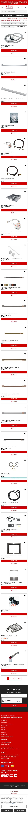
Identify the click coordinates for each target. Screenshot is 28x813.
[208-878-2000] (22, 7)
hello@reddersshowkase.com (11, 748)
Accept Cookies (20, 810)
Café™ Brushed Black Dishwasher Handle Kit (9, 314)
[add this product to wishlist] (25, 32)
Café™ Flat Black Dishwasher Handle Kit (8, 447)
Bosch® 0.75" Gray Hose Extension (7, 45)
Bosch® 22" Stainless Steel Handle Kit (8, 72)
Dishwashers (14, 18)
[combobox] (20, 26)
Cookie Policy (12, 803)
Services (3, 729)
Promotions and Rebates (7, 724)
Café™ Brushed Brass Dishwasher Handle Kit (9, 340)
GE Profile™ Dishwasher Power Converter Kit (9, 529)
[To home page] (9, 7)
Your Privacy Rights (14, 806)
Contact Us (4, 734)
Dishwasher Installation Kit (6, 473)
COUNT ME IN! (14, 705)
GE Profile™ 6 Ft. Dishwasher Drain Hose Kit (9, 502)
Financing (3, 732)
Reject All (7, 810)
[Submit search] (24, 11)
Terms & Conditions (14, 791)
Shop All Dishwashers (23, 18)
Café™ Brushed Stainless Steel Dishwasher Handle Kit (11, 287)
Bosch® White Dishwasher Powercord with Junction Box (11, 231)
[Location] (18, 7)
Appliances (9, 18)
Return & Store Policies (7, 736)
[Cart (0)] (25, 7)
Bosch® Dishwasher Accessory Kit (7, 125)
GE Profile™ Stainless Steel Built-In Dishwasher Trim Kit (11, 555)
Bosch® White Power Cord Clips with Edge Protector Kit (11, 258)
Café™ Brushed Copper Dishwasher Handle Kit (10, 393)
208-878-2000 (9, 747)
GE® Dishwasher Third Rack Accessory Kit (9, 635)
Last (19, 678)
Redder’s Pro (4, 725)
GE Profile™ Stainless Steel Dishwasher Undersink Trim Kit (12, 582)
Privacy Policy (14, 793)
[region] (14, 804)
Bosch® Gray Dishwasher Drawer (7, 205)
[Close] (26, 797)
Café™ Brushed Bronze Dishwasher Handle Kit (10, 367)
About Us (3, 731)
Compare (15, 53)
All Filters (8, 26)
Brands (3, 727)
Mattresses (4, 722)
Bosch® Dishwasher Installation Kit (7, 152)
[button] (2, 7)
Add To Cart (14, 50)
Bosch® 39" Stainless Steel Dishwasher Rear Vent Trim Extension (13, 98)
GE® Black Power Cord (5, 609)
